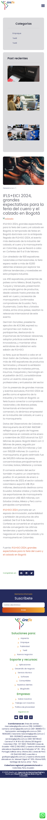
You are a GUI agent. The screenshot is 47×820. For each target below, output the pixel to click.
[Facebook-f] (26, 717)
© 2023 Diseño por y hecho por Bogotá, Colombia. (23, 774)
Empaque (17, 33)
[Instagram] (31, 717)
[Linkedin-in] (21, 717)
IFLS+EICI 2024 (10, 509)
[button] (21, 573)
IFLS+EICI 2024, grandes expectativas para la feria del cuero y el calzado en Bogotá (23, 551)
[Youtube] (16, 717)
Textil (15, 38)
